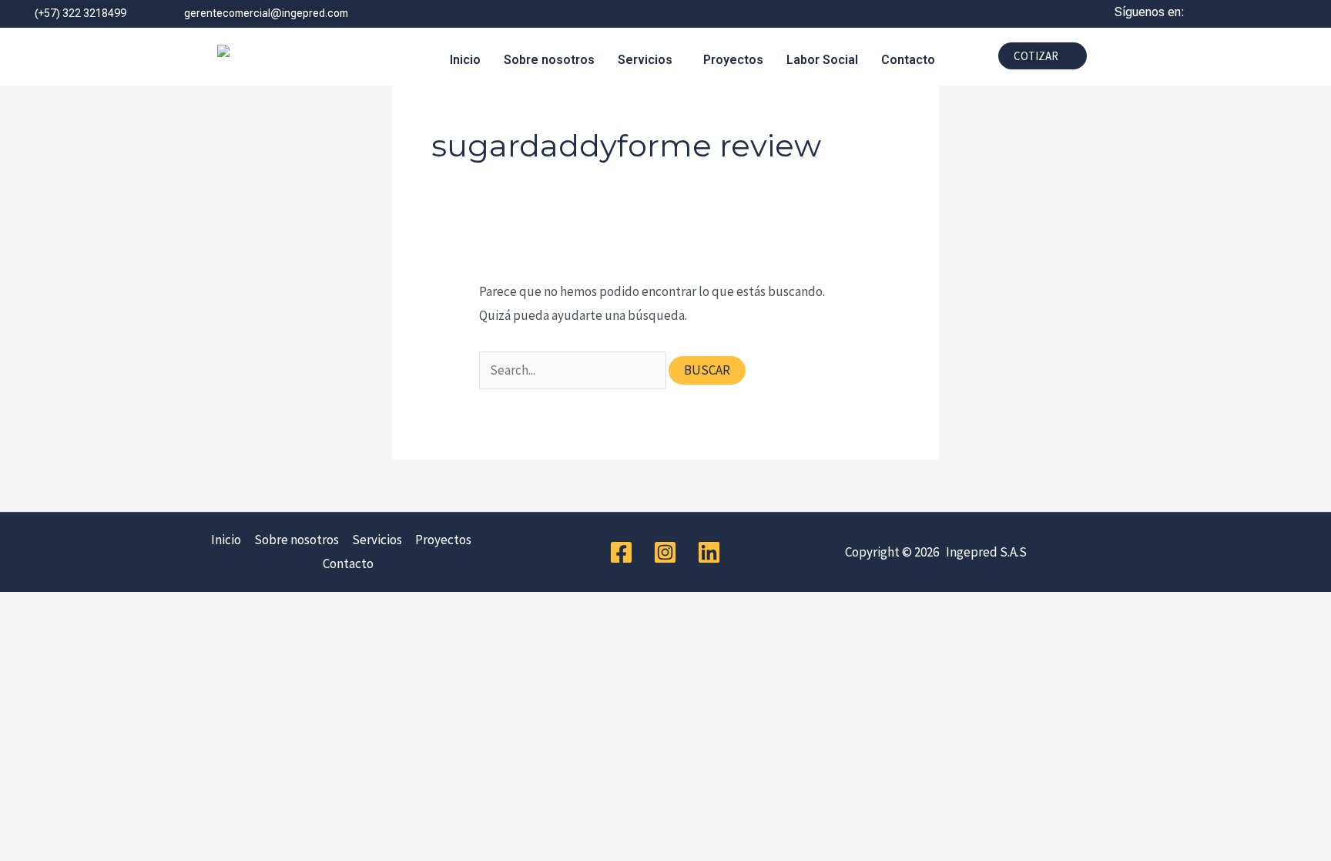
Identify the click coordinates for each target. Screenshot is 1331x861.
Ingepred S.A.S (984, 551)
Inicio (465, 59)
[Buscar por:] (574, 370)
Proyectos (733, 59)
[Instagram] (665, 552)
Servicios (645, 59)
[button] (649, 60)
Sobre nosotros (549, 59)
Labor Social (822, 59)
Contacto (908, 59)
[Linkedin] (709, 552)
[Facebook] (621, 552)
